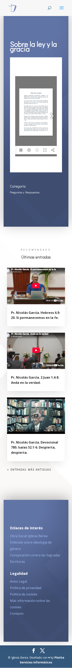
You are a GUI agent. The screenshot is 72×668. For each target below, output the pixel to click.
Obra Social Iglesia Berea (28, 536)
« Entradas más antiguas (29, 469)
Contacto (17, 613)
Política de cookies (23, 594)
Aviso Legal (18, 581)
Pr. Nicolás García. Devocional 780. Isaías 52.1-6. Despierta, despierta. (34, 447)
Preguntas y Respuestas (25, 192)
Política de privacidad (25, 588)
